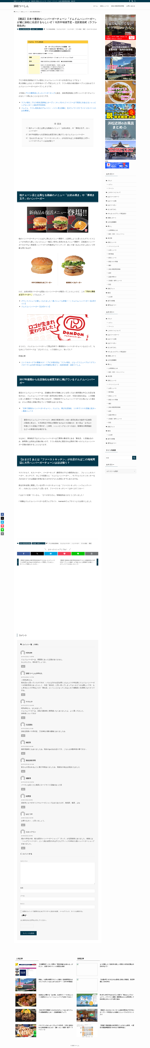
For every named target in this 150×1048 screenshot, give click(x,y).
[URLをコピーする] (91, 553)
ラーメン (111, 188)
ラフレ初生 (78, 29)
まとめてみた (112, 209)
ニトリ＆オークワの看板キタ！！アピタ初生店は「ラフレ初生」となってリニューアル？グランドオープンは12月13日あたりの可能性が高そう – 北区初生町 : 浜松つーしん (58, 363)
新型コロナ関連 (113, 261)
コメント (23, 861)
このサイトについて (114, 192)
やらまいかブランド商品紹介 (117, 213)
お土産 (110, 297)
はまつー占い (112, 205)
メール (22, 896)
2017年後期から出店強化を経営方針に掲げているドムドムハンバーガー (56, 134)
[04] (57, 339)
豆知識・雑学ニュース (36, 29)
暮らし (110, 226)
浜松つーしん (21, 6)
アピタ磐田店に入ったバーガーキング (40, 93)
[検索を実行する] (134, 458)
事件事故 (111, 254)
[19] (57, 284)
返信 (23, 666)
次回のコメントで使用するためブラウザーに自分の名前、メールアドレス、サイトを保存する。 (53, 911)
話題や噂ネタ (112, 277)
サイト (22, 903)
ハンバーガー (70, 29)
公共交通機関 (112, 222)
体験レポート (112, 218)
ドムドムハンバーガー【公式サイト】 (36, 306)
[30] (57, 232)
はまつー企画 (112, 201)
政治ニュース (112, 258)
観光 (109, 293)
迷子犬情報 (111, 301)
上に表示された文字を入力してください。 (33, 920)
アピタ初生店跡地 (50, 29)
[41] (57, 73)
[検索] (135, 1)
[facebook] (129, 1)
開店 (84, 29)
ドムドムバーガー (61, 29)
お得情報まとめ (113, 230)
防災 (109, 284)
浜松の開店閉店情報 (24, 29)
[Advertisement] (58, 167)
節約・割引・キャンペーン (116, 234)
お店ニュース (112, 250)
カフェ (110, 184)
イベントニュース (113, 246)
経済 (109, 273)
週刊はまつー (112, 305)
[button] (23, 553)
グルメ (110, 180)
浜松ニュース (112, 242)
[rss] (132, 1)
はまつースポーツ (113, 197)
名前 (21, 888)
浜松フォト (111, 288)
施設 (109, 265)
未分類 (110, 238)
